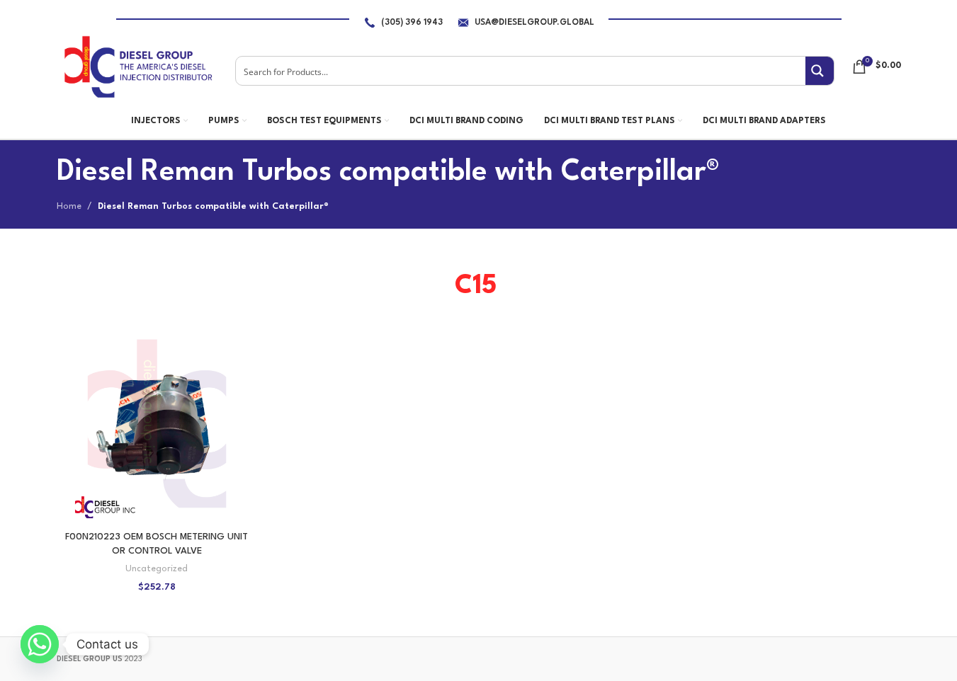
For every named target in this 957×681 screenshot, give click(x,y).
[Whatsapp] (40, 644)
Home (69, 206)
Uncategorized (156, 569)
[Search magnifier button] (819, 71)
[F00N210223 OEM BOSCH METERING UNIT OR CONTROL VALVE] (157, 424)
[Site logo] (137, 66)
